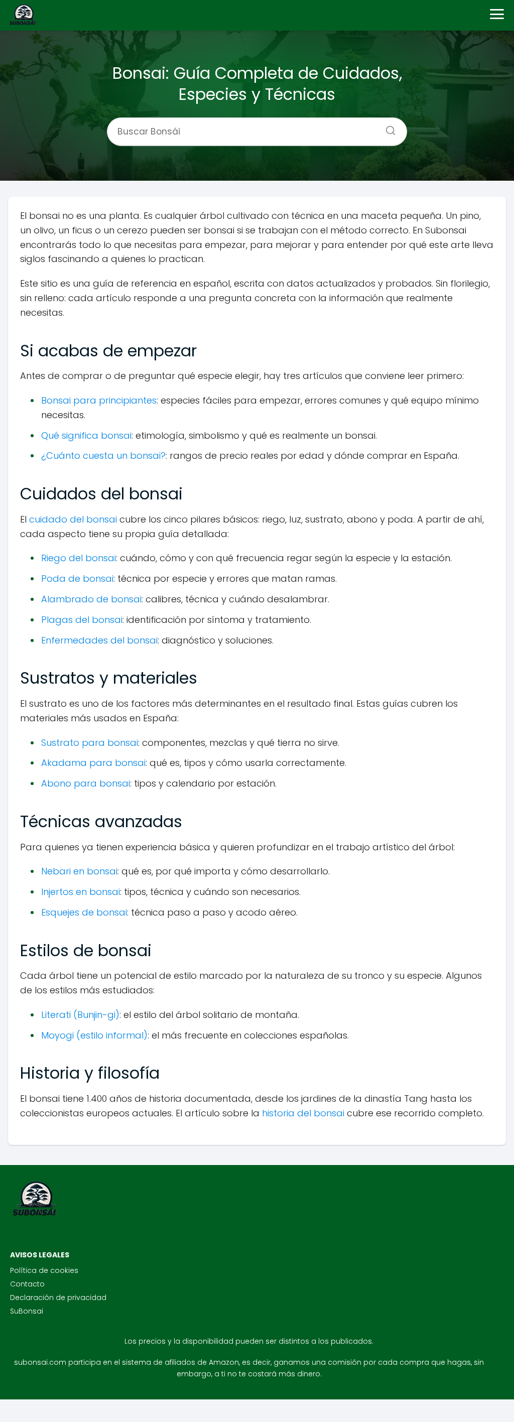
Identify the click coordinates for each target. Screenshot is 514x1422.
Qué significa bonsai (86, 435)
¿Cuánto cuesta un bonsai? (103, 455)
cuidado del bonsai (73, 519)
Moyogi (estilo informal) (94, 1035)
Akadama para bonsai (93, 762)
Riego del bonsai (78, 558)
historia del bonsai (303, 1113)
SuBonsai (26, 1311)
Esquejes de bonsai (84, 912)
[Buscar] (387, 127)
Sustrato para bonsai (89, 742)
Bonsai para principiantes (99, 400)
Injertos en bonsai (80, 891)
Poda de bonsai (77, 578)
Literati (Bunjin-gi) (80, 1014)
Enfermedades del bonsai (99, 640)
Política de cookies (44, 1270)
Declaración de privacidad (58, 1297)
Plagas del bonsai (81, 619)
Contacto (27, 1284)
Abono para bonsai (85, 783)
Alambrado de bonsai (91, 599)
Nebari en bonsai (79, 871)
